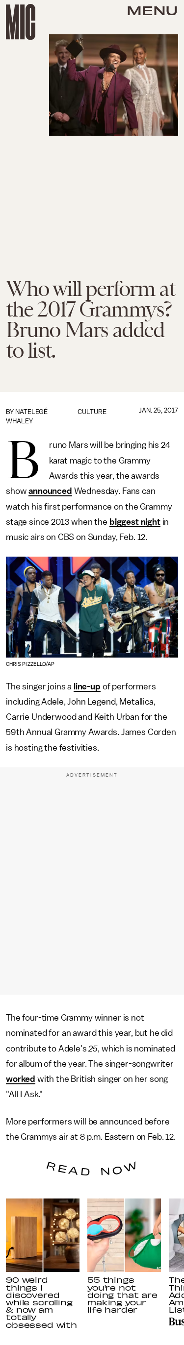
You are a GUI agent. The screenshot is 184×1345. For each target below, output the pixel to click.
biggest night (134, 521)
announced (50, 491)
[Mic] (20, 22)
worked (20, 1079)
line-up (87, 686)
